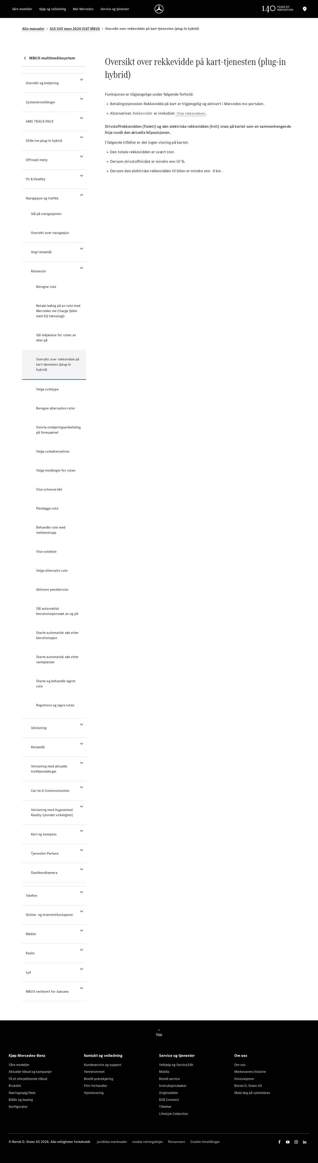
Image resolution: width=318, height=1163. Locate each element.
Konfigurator (18, 1106)
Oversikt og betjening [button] (42, 83)
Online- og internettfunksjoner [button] (49, 914)
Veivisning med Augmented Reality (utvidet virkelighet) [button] (52, 812)
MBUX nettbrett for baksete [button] (47, 991)
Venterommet (94, 1071)
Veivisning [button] (39, 728)
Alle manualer (33, 28)
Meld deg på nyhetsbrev (252, 1092)
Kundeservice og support (102, 1064)
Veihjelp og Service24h (176, 1064)
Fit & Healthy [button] (36, 179)
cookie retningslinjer (147, 1141)
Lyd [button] (28, 972)
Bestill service (169, 1078)
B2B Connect (169, 1099)
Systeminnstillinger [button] (40, 102)
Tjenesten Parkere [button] (45, 853)
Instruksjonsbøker (172, 1085)
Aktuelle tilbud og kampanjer (30, 1071)
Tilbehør (165, 1106)
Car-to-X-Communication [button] (50, 790)
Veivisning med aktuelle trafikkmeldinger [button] (49, 769)
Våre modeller (19, 1064)
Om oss (239, 1064)
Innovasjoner (244, 1078)
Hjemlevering (94, 1092)
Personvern (176, 1141)
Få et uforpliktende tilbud (28, 1078)
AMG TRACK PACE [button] (40, 121)
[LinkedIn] (304, 1142)
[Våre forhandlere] (305, 9)
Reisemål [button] (38, 747)
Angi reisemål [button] (41, 252)
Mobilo (164, 1071)
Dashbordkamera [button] (44, 872)
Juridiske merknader (112, 1141)
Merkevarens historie (250, 1071)
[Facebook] (279, 1142)
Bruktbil (15, 1085)
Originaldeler (168, 1092)
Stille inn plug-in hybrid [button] (44, 140)
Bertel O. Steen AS (248, 1085)
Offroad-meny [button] (37, 160)
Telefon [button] (31, 895)
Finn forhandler (95, 1085)
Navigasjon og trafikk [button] (42, 198)
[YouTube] (287, 1142)
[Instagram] (296, 1142)
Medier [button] (31, 934)
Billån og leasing (21, 1099)
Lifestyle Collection (173, 1113)
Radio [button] (30, 953)
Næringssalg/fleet (22, 1092)
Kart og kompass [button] (43, 834)
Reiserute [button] (38, 271)
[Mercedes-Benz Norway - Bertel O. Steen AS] (159, 9)
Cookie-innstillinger (205, 1141)
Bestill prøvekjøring (98, 1078)
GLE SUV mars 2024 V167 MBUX (75, 28)
